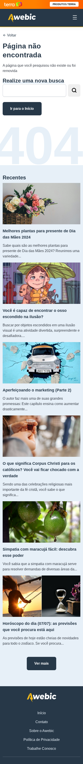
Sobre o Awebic (41, 731)
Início (41, 713)
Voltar (11, 35)
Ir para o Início (22, 108)
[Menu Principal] (75, 18)
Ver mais (41, 663)
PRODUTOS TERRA (64, 4)
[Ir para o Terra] (13, 4)
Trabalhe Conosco (41, 748)
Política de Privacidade (41, 740)
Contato (41, 722)
